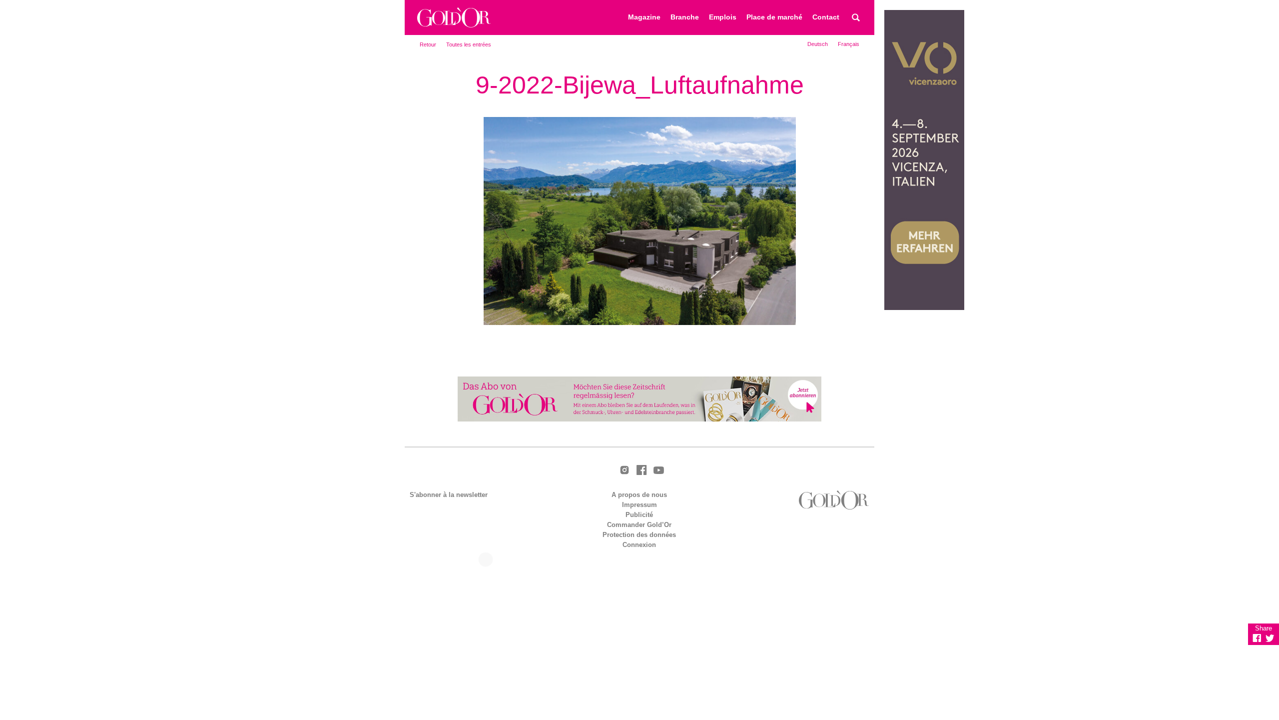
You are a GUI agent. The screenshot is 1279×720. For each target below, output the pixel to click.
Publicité (639, 514)
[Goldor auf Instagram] (625, 470)
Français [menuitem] (848, 44)
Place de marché (774, 17)
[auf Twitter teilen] (1270, 638)
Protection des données (639, 534)
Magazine (644, 17)
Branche (684, 17)
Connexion (639, 544)
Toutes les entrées (468, 45)
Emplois (722, 17)
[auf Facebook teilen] (1257, 638)
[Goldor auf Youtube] (658, 471)
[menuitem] (817, 44)
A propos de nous (639, 494)
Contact (825, 17)
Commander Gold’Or (639, 524)
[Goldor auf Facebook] (641, 470)
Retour (428, 45)
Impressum (639, 504)
